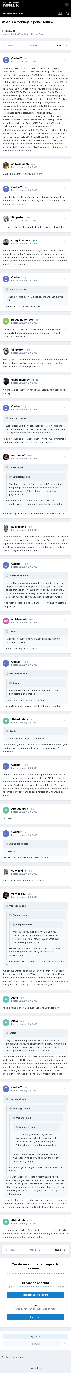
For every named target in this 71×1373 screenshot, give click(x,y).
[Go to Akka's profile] (6, 999)
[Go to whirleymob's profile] (6, 621)
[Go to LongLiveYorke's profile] (6, 242)
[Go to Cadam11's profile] (6, 60)
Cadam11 (10, 31)
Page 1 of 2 (35, 45)
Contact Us (35, 1368)
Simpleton (17, 217)
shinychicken (20, 164)
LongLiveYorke (20, 240)
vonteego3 (18, 455)
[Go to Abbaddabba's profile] (6, 721)
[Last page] (66, 45)
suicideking (18, 526)
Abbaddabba (19, 719)
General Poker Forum (34, 34)
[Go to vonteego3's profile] (6, 457)
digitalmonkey (20, 379)
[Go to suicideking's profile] (6, 528)
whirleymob (19, 619)
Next (60, 45)
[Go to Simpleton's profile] (6, 219)
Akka (14, 997)
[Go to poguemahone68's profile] (6, 321)
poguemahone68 (22, 319)
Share (36, 1336)
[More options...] (65, 60)
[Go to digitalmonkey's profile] (6, 381)
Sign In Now (35, 1317)
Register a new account (35, 1294)
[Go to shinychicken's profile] (6, 165)
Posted (24, 61)
